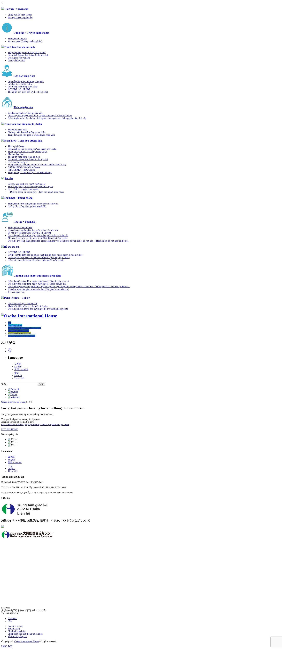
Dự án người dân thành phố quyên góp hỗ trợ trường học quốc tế (38, 309)
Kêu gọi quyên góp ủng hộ (20, 17)
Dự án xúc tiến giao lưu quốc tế (22, 303)
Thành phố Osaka (16, 146)
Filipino (18, 375)
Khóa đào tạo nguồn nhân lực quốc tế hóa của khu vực (33, 230)
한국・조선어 (21, 369)
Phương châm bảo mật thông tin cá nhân (26, 132)
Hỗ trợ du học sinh (16, 60)
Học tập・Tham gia (24, 221)
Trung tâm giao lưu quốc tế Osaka (23, 124)
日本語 (17, 364)
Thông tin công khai (17, 129)
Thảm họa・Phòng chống (18, 197)
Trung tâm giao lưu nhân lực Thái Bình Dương (30, 172)
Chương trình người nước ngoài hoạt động (37, 275)
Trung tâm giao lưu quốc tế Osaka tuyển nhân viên (31, 135)
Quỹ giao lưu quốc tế (17, 162)
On (9, 348)
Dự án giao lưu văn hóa (19, 58)
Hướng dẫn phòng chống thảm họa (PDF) (27, 206)
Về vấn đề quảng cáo (17, 636)
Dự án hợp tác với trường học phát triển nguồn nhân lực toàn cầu (38, 235)
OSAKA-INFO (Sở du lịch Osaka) (24, 167)
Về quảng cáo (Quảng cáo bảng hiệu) (25, 41)
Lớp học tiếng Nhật (24, 75)
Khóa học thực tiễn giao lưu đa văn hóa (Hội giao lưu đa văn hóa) (38, 289)
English (17, 366)
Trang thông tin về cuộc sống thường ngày (27, 151)
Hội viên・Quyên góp (16, 8)
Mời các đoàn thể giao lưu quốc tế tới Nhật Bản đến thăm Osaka (37, 238)
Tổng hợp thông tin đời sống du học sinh (27, 52)
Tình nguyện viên (23, 107)
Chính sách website (16, 631)
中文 (16, 373)
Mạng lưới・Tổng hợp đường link (23, 140)
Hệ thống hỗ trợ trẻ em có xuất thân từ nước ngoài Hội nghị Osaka (39, 257)
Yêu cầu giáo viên (16, 292)
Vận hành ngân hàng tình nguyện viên (25, 113)
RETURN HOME (9, 429)
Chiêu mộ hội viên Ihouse (20, 15)
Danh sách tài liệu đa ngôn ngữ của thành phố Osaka (32, 149)
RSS (10, 621)
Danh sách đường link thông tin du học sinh (28, 55)
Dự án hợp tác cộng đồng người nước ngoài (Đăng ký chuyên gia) (38, 281)
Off (9, 351)
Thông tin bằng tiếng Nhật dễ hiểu (24, 157)
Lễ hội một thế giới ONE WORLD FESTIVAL (30, 233)
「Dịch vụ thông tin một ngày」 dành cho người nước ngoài (36, 192)
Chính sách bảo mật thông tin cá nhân (25, 634)
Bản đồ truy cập (15, 626)
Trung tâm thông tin (17, 38)
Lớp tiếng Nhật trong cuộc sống (22, 86)
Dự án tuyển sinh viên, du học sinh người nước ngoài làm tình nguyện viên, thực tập (47, 118)
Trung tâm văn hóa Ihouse (20, 227)
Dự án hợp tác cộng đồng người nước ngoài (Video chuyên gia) (37, 284)
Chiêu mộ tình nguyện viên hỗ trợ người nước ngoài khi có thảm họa (40, 115)
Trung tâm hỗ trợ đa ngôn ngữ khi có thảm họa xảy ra (33, 203)
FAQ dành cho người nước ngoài (23, 189)
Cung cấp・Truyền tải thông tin (31, 32)
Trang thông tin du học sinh (19, 47)
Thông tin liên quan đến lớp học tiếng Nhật (28, 92)
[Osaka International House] (29, 315)
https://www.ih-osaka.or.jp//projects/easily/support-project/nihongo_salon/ (35, 424)
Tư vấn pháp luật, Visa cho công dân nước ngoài (30, 186)
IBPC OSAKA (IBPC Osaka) (21, 170)
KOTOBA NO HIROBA (19, 89)
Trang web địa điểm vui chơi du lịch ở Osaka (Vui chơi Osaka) (37, 164)
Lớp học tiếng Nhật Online (20, 84)
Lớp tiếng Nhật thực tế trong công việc (26, 81)
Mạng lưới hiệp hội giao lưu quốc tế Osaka (27, 306)
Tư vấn (9, 178)
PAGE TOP (6, 646)
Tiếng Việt (19, 378)
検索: (4, 383)
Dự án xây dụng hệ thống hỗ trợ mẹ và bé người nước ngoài (35, 260)
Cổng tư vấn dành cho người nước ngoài (26, 184)
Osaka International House (26, 641)
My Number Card (16, 154)
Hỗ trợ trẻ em (11, 246)
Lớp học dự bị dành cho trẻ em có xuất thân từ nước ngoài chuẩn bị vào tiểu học (45, 255)
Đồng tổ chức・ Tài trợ (17, 297)
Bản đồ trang (14, 628)
